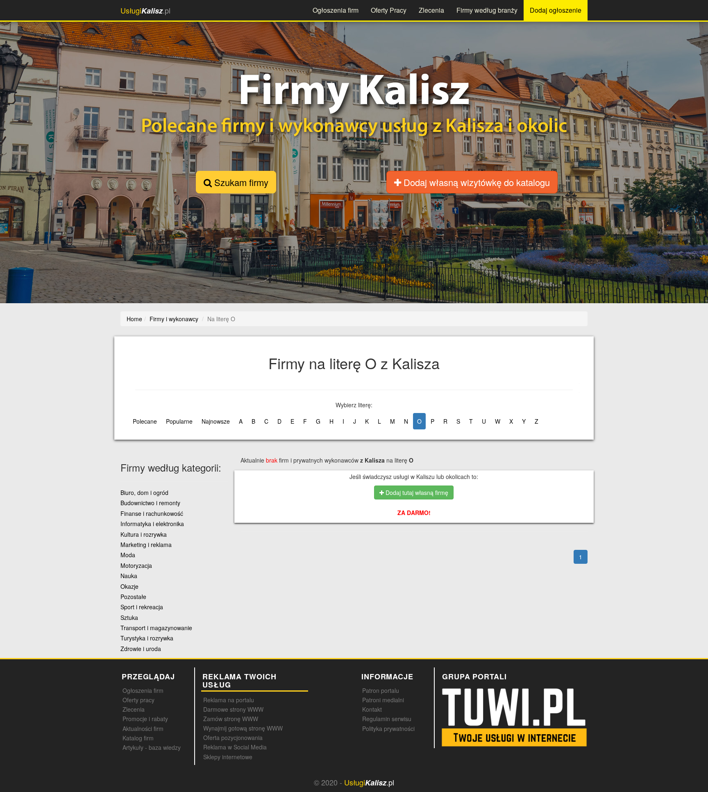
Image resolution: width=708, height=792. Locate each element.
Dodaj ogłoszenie (555, 10)
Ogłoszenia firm (336, 10)
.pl (145, 10)
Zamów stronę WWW (230, 719)
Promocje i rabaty (145, 719)
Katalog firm (138, 738)
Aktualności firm (143, 728)
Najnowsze (216, 421)
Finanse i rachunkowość (151, 513)
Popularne (179, 421)
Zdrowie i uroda (140, 648)
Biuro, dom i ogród (144, 492)
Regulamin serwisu (386, 719)
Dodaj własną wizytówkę (475, 182)
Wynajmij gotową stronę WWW (243, 728)
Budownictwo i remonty (150, 503)
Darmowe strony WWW (233, 709)
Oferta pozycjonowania (233, 737)
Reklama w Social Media (235, 747)
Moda (127, 555)
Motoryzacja (136, 565)
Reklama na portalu (228, 700)
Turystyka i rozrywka (146, 638)
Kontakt (372, 709)
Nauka (128, 576)
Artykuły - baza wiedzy (152, 747)
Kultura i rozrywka (143, 534)
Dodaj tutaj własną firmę (416, 492)
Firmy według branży (486, 10)
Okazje (129, 586)
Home (134, 319)
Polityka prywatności (388, 728)
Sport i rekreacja (141, 607)
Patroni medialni (383, 700)
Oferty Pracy (388, 10)
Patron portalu (380, 690)
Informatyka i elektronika (152, 524)
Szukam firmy (240, 182)
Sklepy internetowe (227, 757)
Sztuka (129, 617)
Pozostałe (133, 596)
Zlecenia (431, 10)
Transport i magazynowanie (156, 628)
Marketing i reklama (146, 544)
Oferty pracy (138, 700)
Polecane (145, 421)
